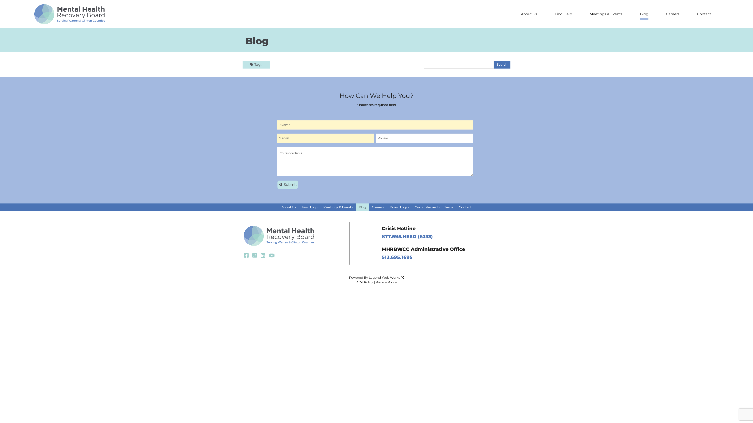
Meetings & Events (606, 14)
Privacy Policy (386, 282)
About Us (529, 14)
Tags (258, 64)
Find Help (563, 14)
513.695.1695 (397, 257)
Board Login (399, 207)
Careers (672, 14)
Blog (644, 14)
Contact (704, 14)
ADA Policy (364, 282)
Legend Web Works (385, 277)
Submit (290, 185)
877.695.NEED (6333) (407, 236)
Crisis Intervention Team (434, 207)
